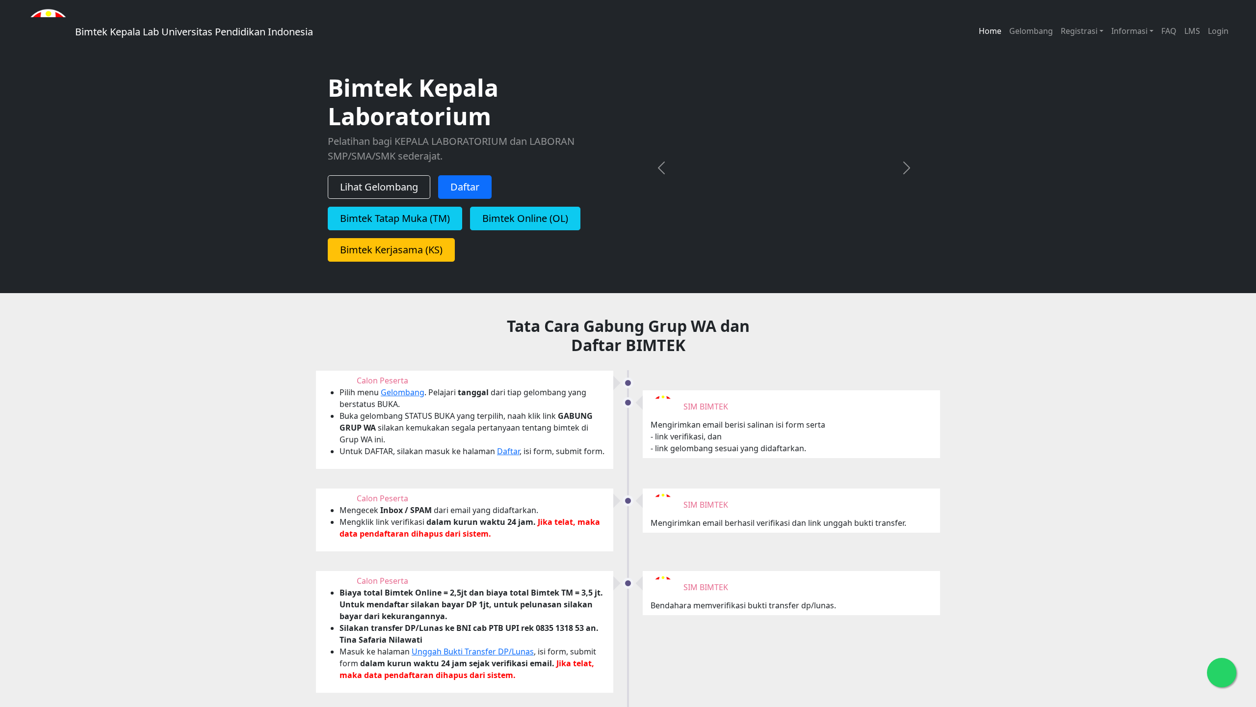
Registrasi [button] (1079, 31)
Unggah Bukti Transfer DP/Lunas (473, 664)
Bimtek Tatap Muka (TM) (395, 224)
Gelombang (1031, 31)
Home (990, 31)
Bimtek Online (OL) (525, 224)
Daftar (464, 193)
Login (1218, 31)
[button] (661, 174)
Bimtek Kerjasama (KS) (391, 256)
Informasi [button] (1129, 31)
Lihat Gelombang (379, 193)
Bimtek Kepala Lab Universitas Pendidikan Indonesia (193, 31)
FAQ (1169, 31)
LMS (1192, 31)
